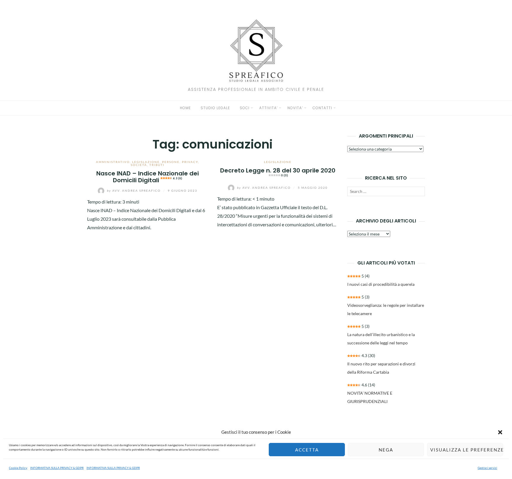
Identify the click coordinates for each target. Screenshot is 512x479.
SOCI (244, 107)
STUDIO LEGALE (215, 107)
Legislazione (146, 162)
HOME (185, 107)
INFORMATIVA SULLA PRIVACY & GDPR (57, 468)
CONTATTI (322, 107)
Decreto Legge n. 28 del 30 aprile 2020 (277, 171)
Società (139, 165)
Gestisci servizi (487, 468)
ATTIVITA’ (268, 107)
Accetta (307, 449)
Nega (386, 449)
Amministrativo (113, 162)
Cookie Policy (18, 468)
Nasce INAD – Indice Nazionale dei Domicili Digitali (147, 176)
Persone (171, 162)
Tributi (156, 165)
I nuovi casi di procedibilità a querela (381, 284)
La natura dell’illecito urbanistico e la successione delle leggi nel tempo (381, 338)
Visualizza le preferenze (466, 449)
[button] (500, 432)
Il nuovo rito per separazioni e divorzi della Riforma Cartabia (381, 368)
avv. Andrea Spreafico (134, 190)
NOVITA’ (295, 107)
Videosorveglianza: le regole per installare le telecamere (385, 309)
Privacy (190, 162)
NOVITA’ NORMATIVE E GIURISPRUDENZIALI (369, 397)
